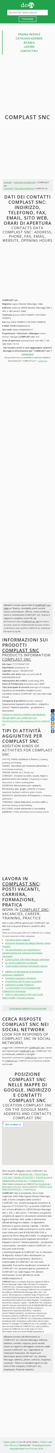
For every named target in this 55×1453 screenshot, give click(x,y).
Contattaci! (27, 354)
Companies (8, 188)
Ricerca (29, 42)
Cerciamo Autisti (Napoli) (17, 939)
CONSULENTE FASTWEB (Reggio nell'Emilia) (27, 959)
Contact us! (42, 361)
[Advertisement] (27, 85)
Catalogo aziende (29, 38)
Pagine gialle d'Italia (13, 1441)
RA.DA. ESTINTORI (23, 1177)
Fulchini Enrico (37, 1180)
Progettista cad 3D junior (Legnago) (23, 981)
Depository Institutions (24, 188)
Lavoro (29, 46)
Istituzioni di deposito (24, 182)
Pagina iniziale (29, 34)
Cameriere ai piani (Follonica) (19, 984)
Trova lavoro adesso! (27, 1008)
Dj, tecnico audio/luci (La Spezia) (21, 962)
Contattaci (29, 51)
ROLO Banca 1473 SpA (11, 1187)
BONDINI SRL (26, 1174)
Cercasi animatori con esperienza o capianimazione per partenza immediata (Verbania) (22, 953)
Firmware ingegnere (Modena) (20, 978)
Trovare (27, 19)
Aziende (8, 182)
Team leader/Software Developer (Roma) (26, 966)
